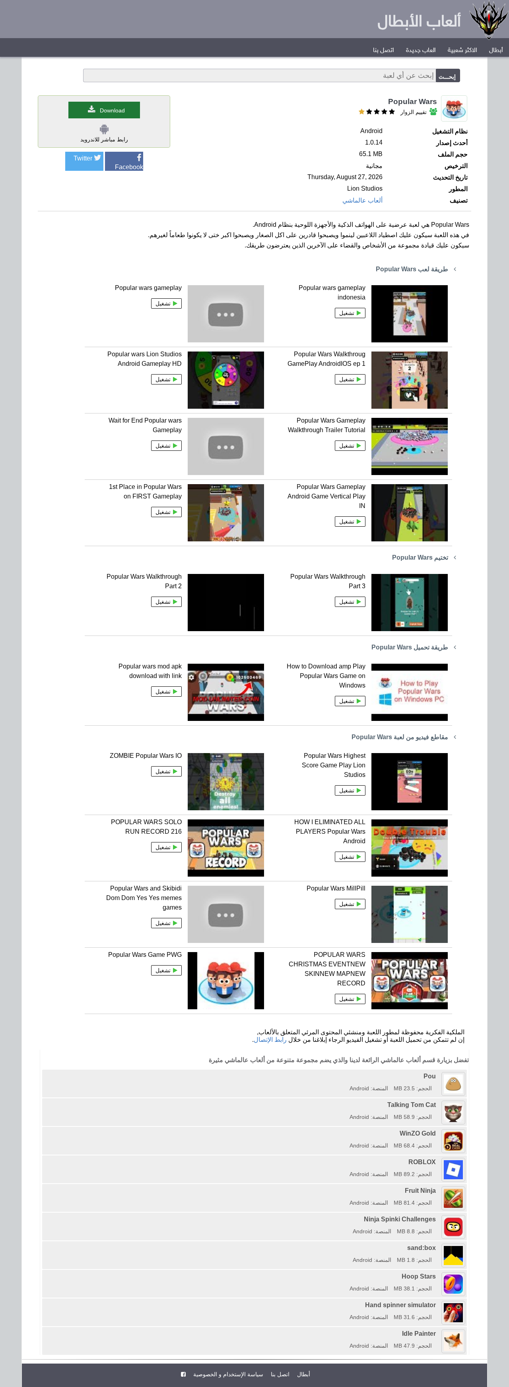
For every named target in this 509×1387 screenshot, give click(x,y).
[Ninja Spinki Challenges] (350, 1219)
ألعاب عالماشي (362, 200)
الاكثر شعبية (462, 50)
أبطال (496, 50)
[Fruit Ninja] (347, 1190)
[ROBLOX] (347, 1162)
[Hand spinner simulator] (347, 1305)
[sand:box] (350, 1247)
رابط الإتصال (270, 1039)
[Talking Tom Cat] (347, 1104)
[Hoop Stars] (347, 1276)
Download (112, 110)
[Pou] (347, 1076)
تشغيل (346, 313)
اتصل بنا (383, 50)
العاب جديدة (421, 50)
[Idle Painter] (347, 1333)
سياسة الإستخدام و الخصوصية (227, 1374)
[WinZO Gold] (347, 1133)
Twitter (83, 158)
